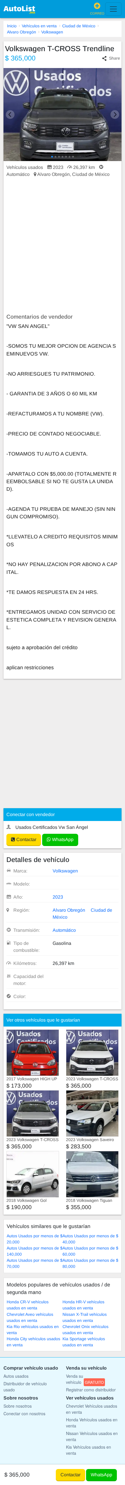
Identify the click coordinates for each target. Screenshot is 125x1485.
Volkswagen (52, 32)
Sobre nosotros (17, 1406)
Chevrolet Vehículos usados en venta (91, 1409)
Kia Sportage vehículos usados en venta (84, 1341)
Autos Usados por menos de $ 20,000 (35, 1239)
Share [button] (114, 58)
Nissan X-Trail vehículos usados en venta (85, 1317)
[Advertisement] (62, 245)
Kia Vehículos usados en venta (88, 1450)
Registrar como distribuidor (91, 1390)
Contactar (25, 839)
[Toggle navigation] (113, 9)
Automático (64, 930)
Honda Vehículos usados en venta (91, 1423)
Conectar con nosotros (24, 1413)
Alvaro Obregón (21, 32)
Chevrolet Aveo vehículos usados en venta (30, 1317)
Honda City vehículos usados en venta (33, 1341)
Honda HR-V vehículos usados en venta (83, 1305)
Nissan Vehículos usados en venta (92, 1436)
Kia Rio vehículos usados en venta (33, 1329)
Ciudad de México (78, 26)
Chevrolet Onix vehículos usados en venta (85, 1329)
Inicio (12, 26)
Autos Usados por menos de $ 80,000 (90, 1263)
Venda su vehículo (85, 1379)
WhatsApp (62, 839)
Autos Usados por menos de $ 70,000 (35, 1263)
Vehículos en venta (39, 26)
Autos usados (15, 1376)
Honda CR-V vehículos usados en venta (28, 1305)
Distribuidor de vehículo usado (25, 1387)
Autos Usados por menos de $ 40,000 (90, 1239)
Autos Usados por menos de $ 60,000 (90, 1251)
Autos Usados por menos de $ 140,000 (35, 1251)
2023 (58, 897)
